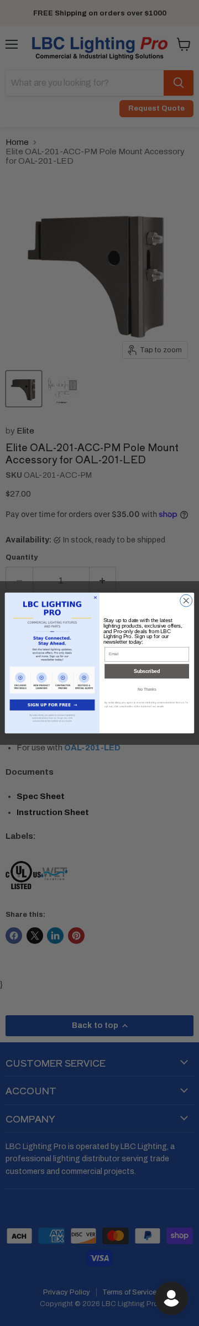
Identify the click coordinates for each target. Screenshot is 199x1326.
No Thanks (147, 689)
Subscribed (147, 671)
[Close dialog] (186, 600)
